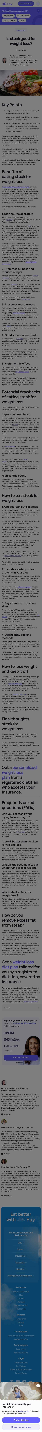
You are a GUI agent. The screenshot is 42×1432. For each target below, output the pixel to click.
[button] (38, 1386)
